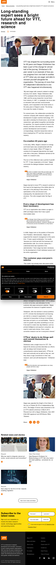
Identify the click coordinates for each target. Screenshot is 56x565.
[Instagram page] (53, 558)
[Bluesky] (38, 422)
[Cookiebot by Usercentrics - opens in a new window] (48, 267)
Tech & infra (30, 544)
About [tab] (46, 271)
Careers (43, 538)
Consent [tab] (10, 271)
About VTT (29, 538)
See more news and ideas (28, 500)
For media (29, 551)
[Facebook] (30, 422)
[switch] (21, 291)
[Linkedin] (34, 422)
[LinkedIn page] (49, 558)
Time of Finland (45, 554)
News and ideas (31, 541)
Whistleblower (30, 554)
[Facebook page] (39, 558)
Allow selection (28, 296)
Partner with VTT (45, 544)
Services (43, 541)
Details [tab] (28, 271)
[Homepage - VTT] (4, 2)
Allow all (46, 296)
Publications (30, 547)
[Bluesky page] (44, 558)
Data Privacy (44, 551)
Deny (10, 296)
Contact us (44, 547)
